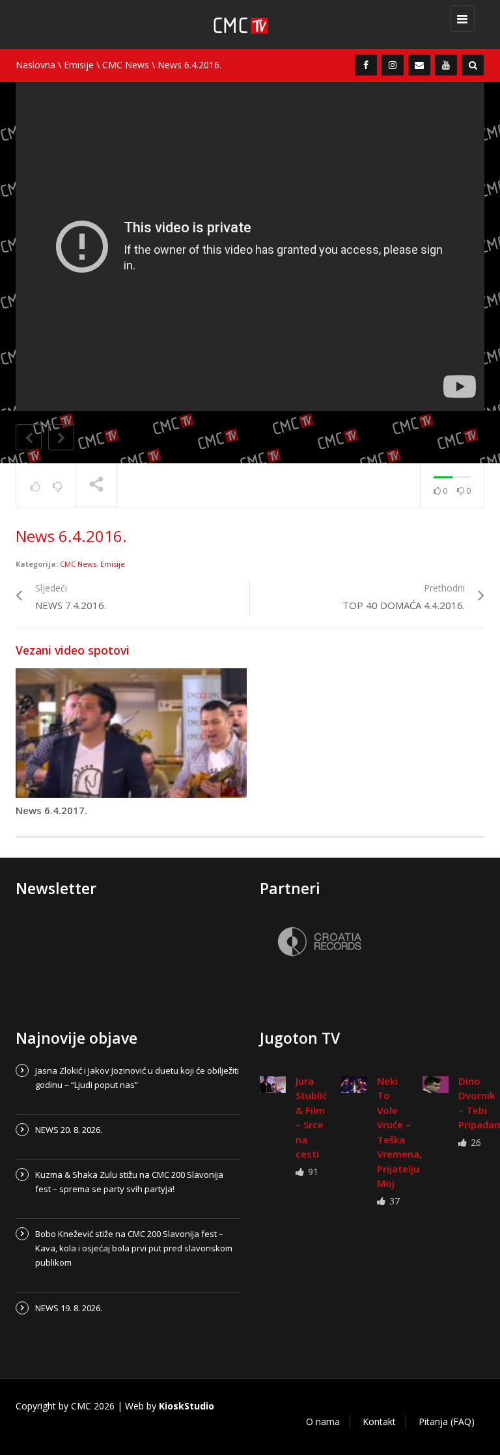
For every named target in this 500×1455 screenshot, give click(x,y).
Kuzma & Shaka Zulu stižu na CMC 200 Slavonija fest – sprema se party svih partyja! (129, 1182)
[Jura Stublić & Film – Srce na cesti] (273, 1084)
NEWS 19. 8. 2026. (68, 1308)
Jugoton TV (300, 1037)
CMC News (125, 65)
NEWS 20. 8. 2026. (68, 1129)
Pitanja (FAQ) (447, 1421)
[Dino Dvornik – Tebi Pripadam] (436, 1084)
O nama (323, 1421)
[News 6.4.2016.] (256, 24)
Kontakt (379, 1421)
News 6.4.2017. (51, 810)
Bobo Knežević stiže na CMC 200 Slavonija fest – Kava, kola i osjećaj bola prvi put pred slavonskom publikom (133, 1248)
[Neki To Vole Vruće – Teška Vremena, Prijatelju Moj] (354, 1084)
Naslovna (35, 65)
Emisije (79, 65)
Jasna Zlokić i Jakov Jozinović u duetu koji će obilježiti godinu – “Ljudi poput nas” (137, 1078)
